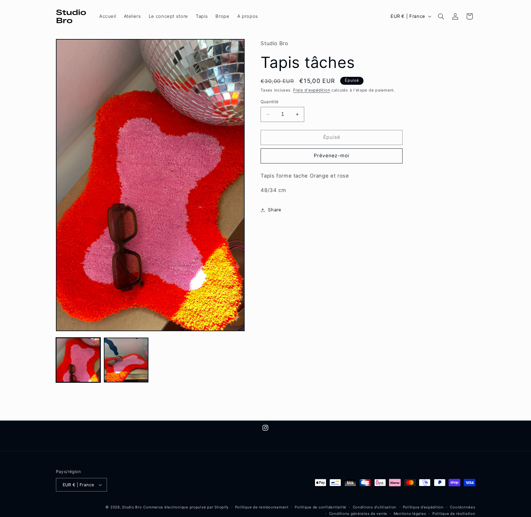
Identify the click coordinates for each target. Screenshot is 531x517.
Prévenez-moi (332, 156)
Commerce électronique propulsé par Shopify (186, 507)
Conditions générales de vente (358, 513)
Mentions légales (410, 513)
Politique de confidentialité (320, 507)
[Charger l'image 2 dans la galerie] (126, 360)
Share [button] (274, 210)
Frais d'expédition (311, 90)
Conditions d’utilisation (375, 507)
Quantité (269, 101)
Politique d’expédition (423, 507)
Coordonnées (462, 507)
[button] (441, 16)
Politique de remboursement (262, 507)
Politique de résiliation (453, 513)
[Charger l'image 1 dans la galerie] (78, 360)
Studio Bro (132, 507)
